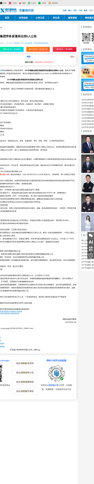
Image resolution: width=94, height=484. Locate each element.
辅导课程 (72, 18)
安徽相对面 (26, 10)
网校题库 (89, 18)
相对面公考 (53, 385)
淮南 (90, 10)
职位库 (56, 18)
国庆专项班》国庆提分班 (38, 49)
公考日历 (40, 18)
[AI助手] (90, 242)
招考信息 (23, 18)
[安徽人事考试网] (8, 10)
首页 (7, 18)
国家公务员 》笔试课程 (12, 49)
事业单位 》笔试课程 (64, 49)
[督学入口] (90, 248)
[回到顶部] (90, 255)
